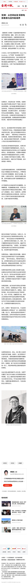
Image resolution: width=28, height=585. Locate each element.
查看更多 (7, 485)
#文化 (12, 463)
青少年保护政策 (18, 557)
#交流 (5, 463)
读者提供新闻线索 (11, 559)
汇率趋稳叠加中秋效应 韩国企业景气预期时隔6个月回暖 (14, 478)
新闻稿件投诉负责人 (20, 559)
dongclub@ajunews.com (7, 578)
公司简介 (3, 557)
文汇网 (14, 552)
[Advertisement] (14, 446)
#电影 (20, 463)
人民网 (23, 552)
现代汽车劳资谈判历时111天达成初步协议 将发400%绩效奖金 (14, 481)
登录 (19, 6)
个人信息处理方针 (10, 557)
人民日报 (4, 552)
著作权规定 (3, 559)
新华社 (9, 552)
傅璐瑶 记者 (4, 23)
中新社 (19, 552)
